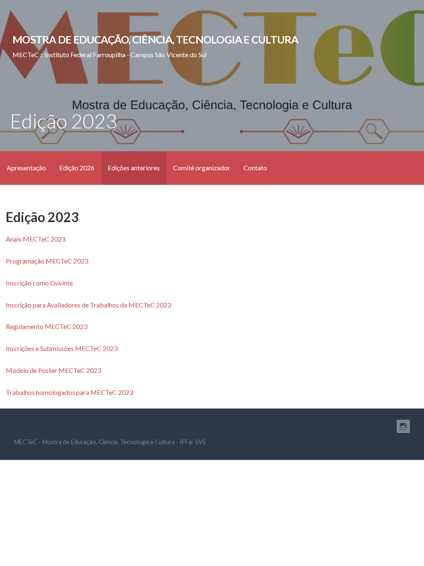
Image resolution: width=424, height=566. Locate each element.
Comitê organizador (201, 168)
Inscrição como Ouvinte (39, 283)
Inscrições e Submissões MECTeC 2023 (62, 348)
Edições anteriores (134, 168)
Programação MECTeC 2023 (47, 261)
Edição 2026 (76, 168)
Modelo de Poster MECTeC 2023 (53, 370)
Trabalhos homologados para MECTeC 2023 (69, 392)
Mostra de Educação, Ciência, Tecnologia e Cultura (155, 39)
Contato (255, 168)
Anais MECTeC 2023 (35, 239)
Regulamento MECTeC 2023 (46, 326)
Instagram (403, 426)
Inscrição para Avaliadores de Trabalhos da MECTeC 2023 (88, 305)
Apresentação (26, 168)
